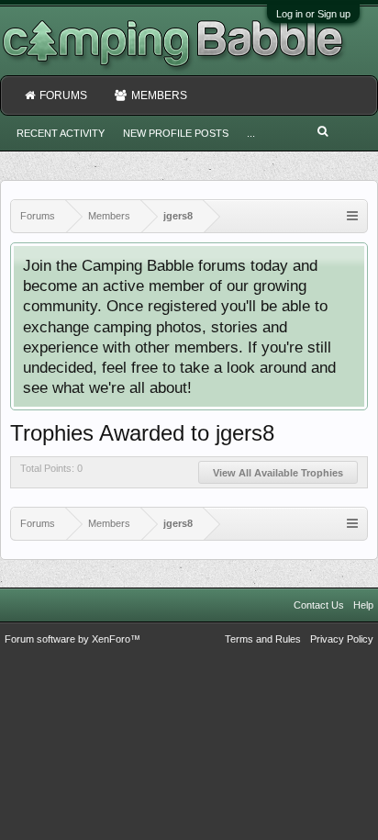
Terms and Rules (263, 638)
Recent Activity (61, 133)
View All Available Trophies (278, 472)
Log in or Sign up (313, 13)
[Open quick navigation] (352, 216)
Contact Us (319, 604)
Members (159, 95)
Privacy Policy (341, 638)
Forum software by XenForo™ (72, 638)
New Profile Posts (175, 133)
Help (363, 604)
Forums (63, 95)
